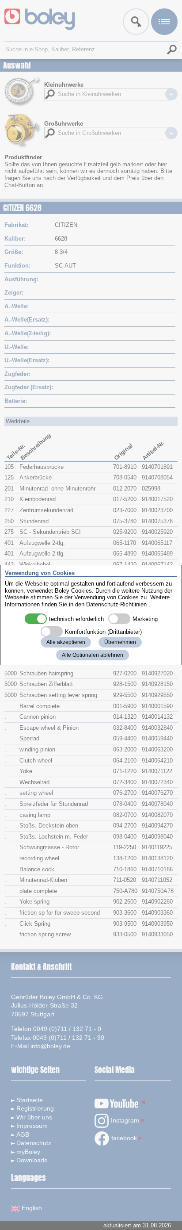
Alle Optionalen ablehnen (92, 655)
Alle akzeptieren (65, 642)
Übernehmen (120, 642)
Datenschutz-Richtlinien (116, 604)
